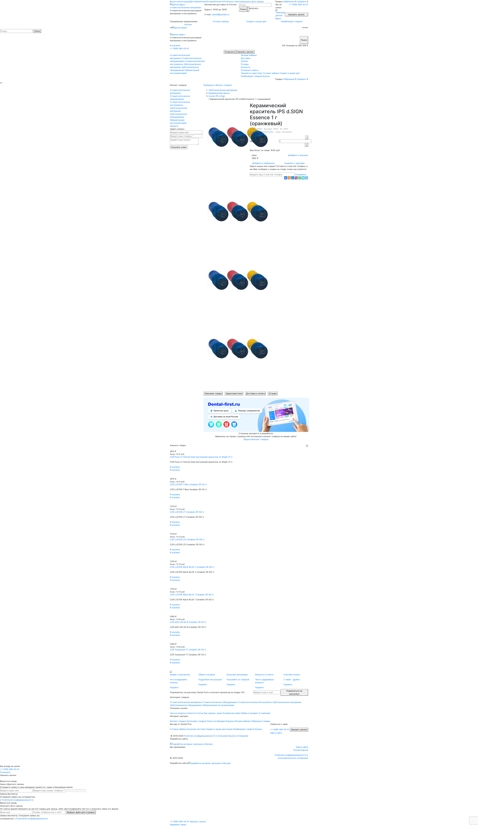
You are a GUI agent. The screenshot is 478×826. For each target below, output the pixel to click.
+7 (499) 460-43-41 (298, 4)
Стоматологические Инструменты (255, 702)
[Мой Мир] (292, 177)
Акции (229, 729)
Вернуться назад (8, 781)
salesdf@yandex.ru (220, 14)
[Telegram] (306, 177)
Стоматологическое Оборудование (219, 702)
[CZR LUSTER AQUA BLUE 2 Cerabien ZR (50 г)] (239, 558)
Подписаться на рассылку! (294, 692)
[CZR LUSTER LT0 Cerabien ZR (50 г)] (239, 530)
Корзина (230, 721)
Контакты (218, 1)
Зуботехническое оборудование (178, 115)
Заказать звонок (296, 14)
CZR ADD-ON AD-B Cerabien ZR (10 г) (188, 622)
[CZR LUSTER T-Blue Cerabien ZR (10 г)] (239, 475)
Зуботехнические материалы (178, 109)
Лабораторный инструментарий (178, 121)
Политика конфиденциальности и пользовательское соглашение (216, 736)
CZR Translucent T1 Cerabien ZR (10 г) (188, 649)
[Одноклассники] (289, 177)
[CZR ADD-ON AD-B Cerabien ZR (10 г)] (239, 613)
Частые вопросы (178, 713)
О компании (264, 713)
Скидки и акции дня (256, 21)
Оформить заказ (178, 824)
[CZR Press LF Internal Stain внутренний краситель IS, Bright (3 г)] (239, 448)
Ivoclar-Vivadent (267, 132)
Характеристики (234, 393)
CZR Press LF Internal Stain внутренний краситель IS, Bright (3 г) (201, 457)
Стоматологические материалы (180, 91)
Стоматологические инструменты (180, 103)
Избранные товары (260, 721)
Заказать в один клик (251, 73)
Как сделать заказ (213, 713)
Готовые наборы (221, 21)
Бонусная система (196, 729)
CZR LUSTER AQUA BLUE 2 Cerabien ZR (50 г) (192, 567)
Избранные (288, 1)
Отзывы (210, 1)
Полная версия (300, 750)
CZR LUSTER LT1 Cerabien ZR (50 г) (187, 512)
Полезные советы (232, 1)
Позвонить (230, 52)
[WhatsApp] (299, 177)
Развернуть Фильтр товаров (218, 85)
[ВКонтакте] (285, 177)
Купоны (188, 24)
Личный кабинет (249, 55)
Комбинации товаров (291, 21)
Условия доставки (232, 713)
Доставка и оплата (255, 393)
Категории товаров (196, 721)
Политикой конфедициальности (17, 800)
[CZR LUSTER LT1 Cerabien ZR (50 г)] (239, 503)
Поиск (243, 9)
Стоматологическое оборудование (180, 97)
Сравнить (301, 1)
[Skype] (303, 177)
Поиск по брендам (216, 721)
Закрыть (174, 126)
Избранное (263, 163)
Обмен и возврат (249, 713)
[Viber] (296, 177)
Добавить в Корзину (298, 155)
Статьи (199, 713)
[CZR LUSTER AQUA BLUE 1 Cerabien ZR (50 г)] (239, 585)
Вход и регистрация (180, 1)
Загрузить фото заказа (252, 1)
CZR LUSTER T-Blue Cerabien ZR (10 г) (188, 484)
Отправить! (300, 174)
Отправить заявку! (76, 790)
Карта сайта (276, 733)
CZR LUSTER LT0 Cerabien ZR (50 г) (187, 539)
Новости (191, 713)
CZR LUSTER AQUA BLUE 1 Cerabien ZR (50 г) (192, 594)
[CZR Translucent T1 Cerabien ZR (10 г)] (239, 641)
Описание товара (213, 393)
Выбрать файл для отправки (81, 812)
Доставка (194, 1)
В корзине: (175, 45)
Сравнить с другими (294, 163)
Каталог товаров (260, 439)
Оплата (202, 1)
